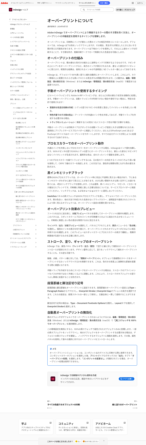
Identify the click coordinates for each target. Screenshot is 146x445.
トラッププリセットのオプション (25, 159)
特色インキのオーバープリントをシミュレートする (25, 207)
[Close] (104, 440)
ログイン (140, 3)
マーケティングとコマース (64, 3)
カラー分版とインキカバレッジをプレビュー (25, 220)
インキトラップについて (24, 148)
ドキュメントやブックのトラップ (25, 153)
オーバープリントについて (25, 192)
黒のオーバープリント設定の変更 (25, 214)
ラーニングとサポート (86, 3)
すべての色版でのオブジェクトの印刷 (25, 186)
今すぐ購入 (104, 3)
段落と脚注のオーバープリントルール (25, 201)
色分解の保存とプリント (24, 137)
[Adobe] (4, 3)
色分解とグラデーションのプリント (25, 142)
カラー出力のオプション (24, 175)
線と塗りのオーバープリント (25, 196)
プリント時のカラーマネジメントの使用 (25, 180)
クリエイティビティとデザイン (21, 3)
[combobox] (97, 10)
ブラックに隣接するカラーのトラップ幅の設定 (25, 165)
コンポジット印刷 (22, 171)
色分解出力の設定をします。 (25, 133)
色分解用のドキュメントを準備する (25, 128)
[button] (132, 3)
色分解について (21, 122)
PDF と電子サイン (43, 3)
